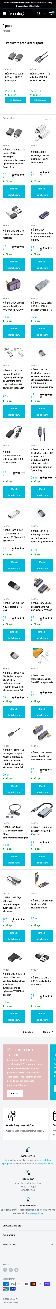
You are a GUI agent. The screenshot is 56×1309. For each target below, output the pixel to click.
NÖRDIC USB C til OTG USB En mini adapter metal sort (41, 981)
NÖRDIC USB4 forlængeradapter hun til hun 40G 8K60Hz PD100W (42, 234)
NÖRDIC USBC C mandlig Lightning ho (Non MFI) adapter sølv (42, 679)
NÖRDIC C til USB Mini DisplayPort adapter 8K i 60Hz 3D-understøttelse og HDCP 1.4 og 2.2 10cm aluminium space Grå (13, 681)
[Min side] (44, 13)
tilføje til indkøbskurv (15, 100)
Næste (46, 1031)
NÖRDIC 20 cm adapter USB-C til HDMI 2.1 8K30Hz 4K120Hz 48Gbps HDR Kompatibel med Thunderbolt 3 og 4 (40, 77)
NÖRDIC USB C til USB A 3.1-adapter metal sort (13, 606)
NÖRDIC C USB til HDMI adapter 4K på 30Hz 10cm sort (42, 831)
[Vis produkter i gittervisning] (46, 118)
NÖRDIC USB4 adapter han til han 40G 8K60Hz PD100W (42, 904)
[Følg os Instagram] (11, 1270)
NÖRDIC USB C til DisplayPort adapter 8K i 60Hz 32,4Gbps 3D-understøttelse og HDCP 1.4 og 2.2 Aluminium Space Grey (42, 378)
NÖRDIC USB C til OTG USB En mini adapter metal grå (13, 234)
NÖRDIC (6, 145)
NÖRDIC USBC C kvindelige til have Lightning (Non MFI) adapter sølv (40, 157)
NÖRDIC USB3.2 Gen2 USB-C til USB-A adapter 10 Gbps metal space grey (14, 535)
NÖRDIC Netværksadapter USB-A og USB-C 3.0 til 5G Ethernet (13, 457)
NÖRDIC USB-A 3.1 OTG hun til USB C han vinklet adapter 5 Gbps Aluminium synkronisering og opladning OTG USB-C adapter (14, 984)
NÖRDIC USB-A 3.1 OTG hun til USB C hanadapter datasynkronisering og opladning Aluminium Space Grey (14, 77)
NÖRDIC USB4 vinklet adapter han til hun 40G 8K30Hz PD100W (41, 606)
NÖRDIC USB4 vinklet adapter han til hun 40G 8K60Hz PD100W (13, 306)
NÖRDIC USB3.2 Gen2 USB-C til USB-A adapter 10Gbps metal (41, 306)
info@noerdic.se (45, 1163)
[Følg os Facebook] (5, 1270)
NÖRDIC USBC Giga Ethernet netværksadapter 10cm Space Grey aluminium (12, 904)
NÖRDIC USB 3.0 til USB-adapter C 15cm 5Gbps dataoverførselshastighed (14, 832)
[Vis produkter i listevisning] (51, 118)
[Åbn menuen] (4, 13)
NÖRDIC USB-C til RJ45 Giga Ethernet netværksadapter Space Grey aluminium (42, 536)
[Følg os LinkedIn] (16, 1270)
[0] (50, 13)
